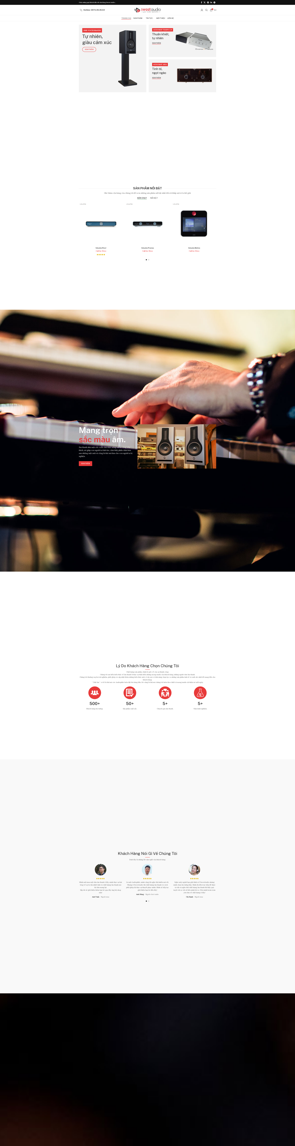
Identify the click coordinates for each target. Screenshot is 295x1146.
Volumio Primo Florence (194, 248)
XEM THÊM (85, 464)
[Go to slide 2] (148, 259)
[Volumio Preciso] (101, 224)
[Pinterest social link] (208, 2)
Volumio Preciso (101, 248)
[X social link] (204, 2)
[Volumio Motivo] (147, 224)
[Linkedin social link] (211, 2)
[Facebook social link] (201, 2)
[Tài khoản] (202, 10)
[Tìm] (206, 10)
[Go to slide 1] (146, 259)
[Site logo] (147, 10)
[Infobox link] (92, 10)
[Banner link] (112, 58)
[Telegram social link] (214, 2)
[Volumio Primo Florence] (194, 224)
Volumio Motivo (147, 248)
